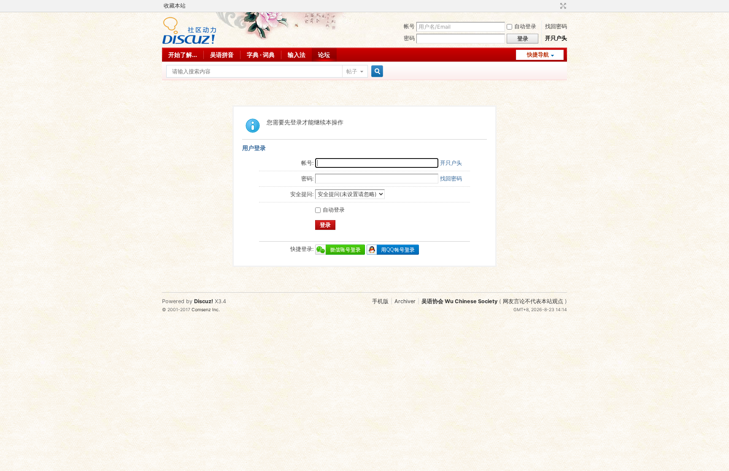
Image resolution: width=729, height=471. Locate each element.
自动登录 (525, 26)
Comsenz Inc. (206, 309)
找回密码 (556, 26)
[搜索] (376, 71)
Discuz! (203, 301)
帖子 (351, 71)
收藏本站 (175, 6)
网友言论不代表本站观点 (533, 301)
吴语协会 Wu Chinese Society (459, 301)
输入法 (296, 54)
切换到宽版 (562, 6)
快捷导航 (538, 54)
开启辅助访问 (555, 6)
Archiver (405, 301)
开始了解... (182, 54)
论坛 (324, 54)
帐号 (409, 26)
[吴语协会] (189, 42)
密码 (409, 38)
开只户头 (556, 38)
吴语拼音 (222, 54)
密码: (307, 178)
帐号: (307, 163)
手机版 (380, 301)
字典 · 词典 (261, 54)
